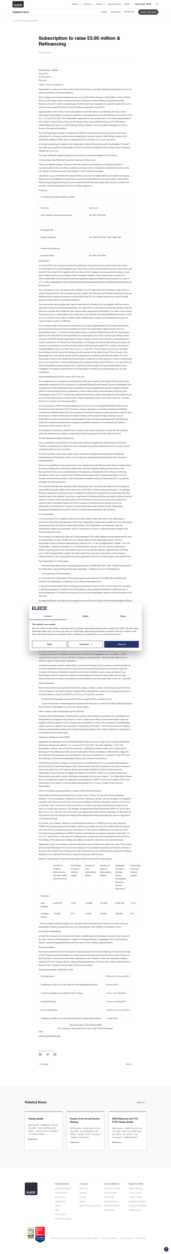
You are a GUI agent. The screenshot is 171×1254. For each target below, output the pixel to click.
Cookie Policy (140, 1238)
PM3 (57, 1210)
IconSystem (60, 1197)
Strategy (83, 1193)
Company (88, 4)
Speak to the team (148, 12)
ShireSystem (60, 1202)
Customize (84, 644)
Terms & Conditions (109, 1238)
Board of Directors (112, 1206)
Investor (99, 4)
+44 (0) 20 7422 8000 (137, 1206)
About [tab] (123, 616)
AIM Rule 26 (109, 1210)
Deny (49, 644)
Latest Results (110, 1193)
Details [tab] (85, 616)
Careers (82, 1197)
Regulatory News (114, 4)
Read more (32, 1139)
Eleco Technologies (63, 1219)
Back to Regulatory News (26, 21)
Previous (44, 1064)
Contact (127, 4)
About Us (83, 1189)
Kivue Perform (61, 1214)
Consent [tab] (48, 616)
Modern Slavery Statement (90, 1206)
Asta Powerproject (63, 1189)
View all (140, 1103)
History (82, 1202)
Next (128, 1064)
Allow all (121, 644)
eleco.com (53, 151)
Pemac (58, 1206)
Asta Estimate (61, 1193)
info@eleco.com (135, 1210)
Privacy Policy (126, 1238)
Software (75, 4)
